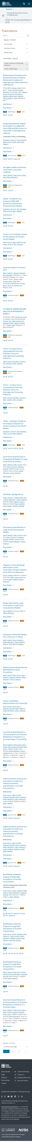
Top (27, 1141)
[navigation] (16, 1046)
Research (9, 9)
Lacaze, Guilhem (8, 849)
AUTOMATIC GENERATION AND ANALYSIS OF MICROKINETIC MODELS (14, 311)
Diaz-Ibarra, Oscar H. (9, 140)
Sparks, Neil (7, 747)
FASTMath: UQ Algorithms (13, 494)
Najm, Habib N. (18, 96)
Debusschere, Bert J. (19, 745)
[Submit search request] (28, 35)
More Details (7, 108)
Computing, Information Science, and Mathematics (17, 14)
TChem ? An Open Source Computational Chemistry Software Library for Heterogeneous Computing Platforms (13, 353)
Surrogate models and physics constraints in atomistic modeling (14, 169)
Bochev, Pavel (16, 88)
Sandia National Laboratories (9, 1107)
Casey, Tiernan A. (11, 467)
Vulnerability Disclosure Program (11, 1136)
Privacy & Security (24, 1092)
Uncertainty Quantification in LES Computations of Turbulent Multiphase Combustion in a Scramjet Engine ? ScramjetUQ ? (15, 737)
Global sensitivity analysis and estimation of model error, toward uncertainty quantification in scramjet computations (15, 783)
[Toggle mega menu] (29, 4)
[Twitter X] (19, 1096)
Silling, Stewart (7, 98)
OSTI (9, 115)
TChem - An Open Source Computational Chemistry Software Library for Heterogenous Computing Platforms (13, 389)
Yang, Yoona (17, 175)
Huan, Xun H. (17, 675)
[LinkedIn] (15, 1096)
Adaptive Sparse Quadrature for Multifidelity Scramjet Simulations (15, 669)
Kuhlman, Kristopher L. (15, 94)
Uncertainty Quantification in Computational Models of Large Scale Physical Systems (15, 459)
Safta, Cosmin (7, 142)
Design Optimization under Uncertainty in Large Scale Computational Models (13, 605)
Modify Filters (10, 52)
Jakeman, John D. (19, 502)
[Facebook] (2, 1096)
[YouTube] (9, 1096)
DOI (4, 115)
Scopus (16, 159)
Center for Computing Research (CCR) (18, 21)
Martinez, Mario (8, 96)
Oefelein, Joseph (19, 849)
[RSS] (22, 1096)
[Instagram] (5, 1096)
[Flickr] (12, 1096)
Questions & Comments (9, 1092)
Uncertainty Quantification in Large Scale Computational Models (14, 529)
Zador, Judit (16, 142)
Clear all (15, 58)
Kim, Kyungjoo (21, 140)
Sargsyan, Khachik (19, 273)
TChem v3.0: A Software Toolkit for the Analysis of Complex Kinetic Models (15, 236)
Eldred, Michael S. (12, 177)
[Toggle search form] (24, 4)
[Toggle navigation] (3, 15)
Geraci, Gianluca (15, 473)
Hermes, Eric (18, 285)
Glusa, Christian (13, 90)
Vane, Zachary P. (20, 799)
